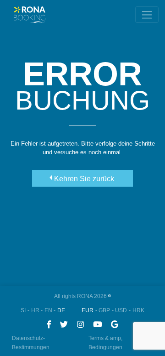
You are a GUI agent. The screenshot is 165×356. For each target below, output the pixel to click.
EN (48, 310)
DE (61, 310)
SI (23, 310)
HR (35, 310)
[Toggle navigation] (147, 14)
